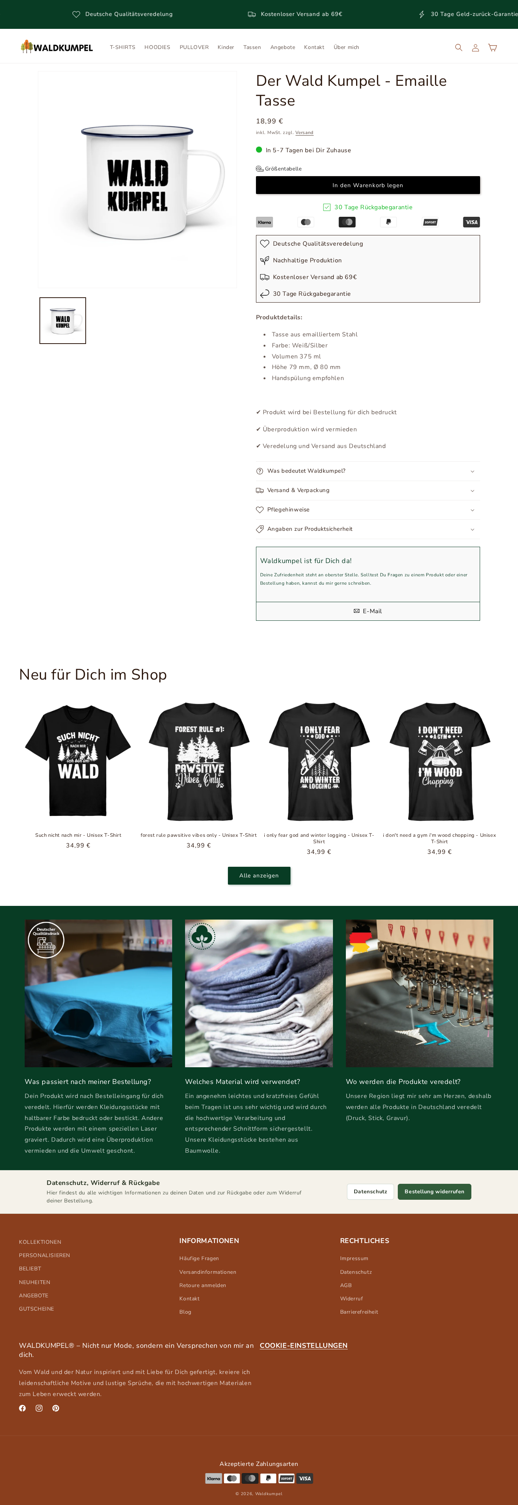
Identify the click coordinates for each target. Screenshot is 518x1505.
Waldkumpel (269, 1493)
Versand (304, 132)
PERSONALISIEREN (44, 1255)
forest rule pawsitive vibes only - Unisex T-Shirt (199, 835)
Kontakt (189, 1298)
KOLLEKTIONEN (40, 1242)
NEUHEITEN (34, 1282)
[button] (459, 47)
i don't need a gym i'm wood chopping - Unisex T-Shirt (439, 838)
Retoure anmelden (202, 1285)
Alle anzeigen (259, 875)
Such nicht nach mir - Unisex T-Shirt (78, 835)
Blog (185, 1312)
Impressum (354, 1258)
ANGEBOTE (34, 1295)
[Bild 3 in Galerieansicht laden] (63, 321)
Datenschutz (371, 1191)
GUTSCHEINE (36, 1309)
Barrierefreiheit (359, 1312)
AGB (346, 1285)
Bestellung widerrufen (435, 1191)
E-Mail (371, 611)
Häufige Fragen (199, 1258)
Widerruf (351, 1298)
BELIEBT (30, 1268)
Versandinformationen (207, 1272)
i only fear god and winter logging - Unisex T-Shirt (319, 838)
